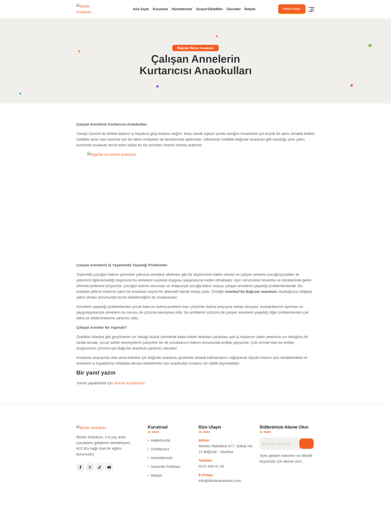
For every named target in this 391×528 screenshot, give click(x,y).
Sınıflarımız (160, 449)
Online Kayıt (291, 8)
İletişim (250, 9)
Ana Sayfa (141, 9)
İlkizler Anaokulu (186, 522)
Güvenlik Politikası (166, 467)
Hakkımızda (160, 440)
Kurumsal (160, 9)
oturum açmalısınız (129, 383)
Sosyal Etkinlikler (209, 9)
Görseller (234, 9)
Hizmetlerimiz (182, 9)
